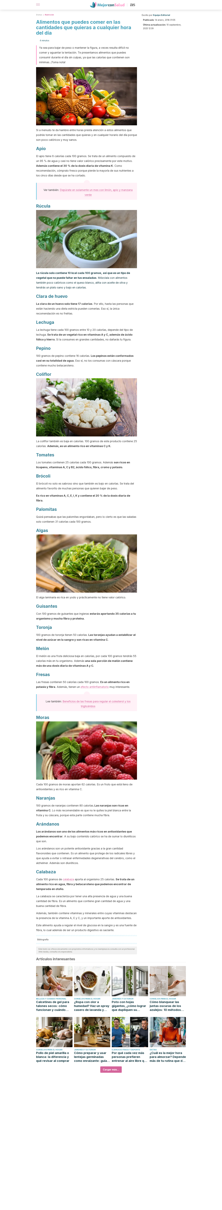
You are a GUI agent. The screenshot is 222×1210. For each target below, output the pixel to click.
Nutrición (49, 15)
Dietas (39, 15)
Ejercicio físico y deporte (126, 1050)
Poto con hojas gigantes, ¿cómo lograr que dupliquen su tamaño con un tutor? (129, 1006)
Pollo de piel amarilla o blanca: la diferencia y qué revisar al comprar (52, 1057)
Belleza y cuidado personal (51, 999)
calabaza (68, 879)
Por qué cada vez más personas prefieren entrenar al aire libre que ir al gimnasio (130, 1057)
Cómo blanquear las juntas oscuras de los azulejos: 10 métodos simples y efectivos (165, 1006)
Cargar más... (111, 1069)
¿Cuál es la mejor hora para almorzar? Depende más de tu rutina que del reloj (168, 1057)
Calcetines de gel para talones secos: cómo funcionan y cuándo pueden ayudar (52, 1006)
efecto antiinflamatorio (95, 686)
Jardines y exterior (122, 999)
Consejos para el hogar (87, 999)
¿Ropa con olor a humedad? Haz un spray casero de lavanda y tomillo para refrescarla (91, 1006)
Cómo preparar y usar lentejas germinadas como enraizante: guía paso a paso (90, 1057)
